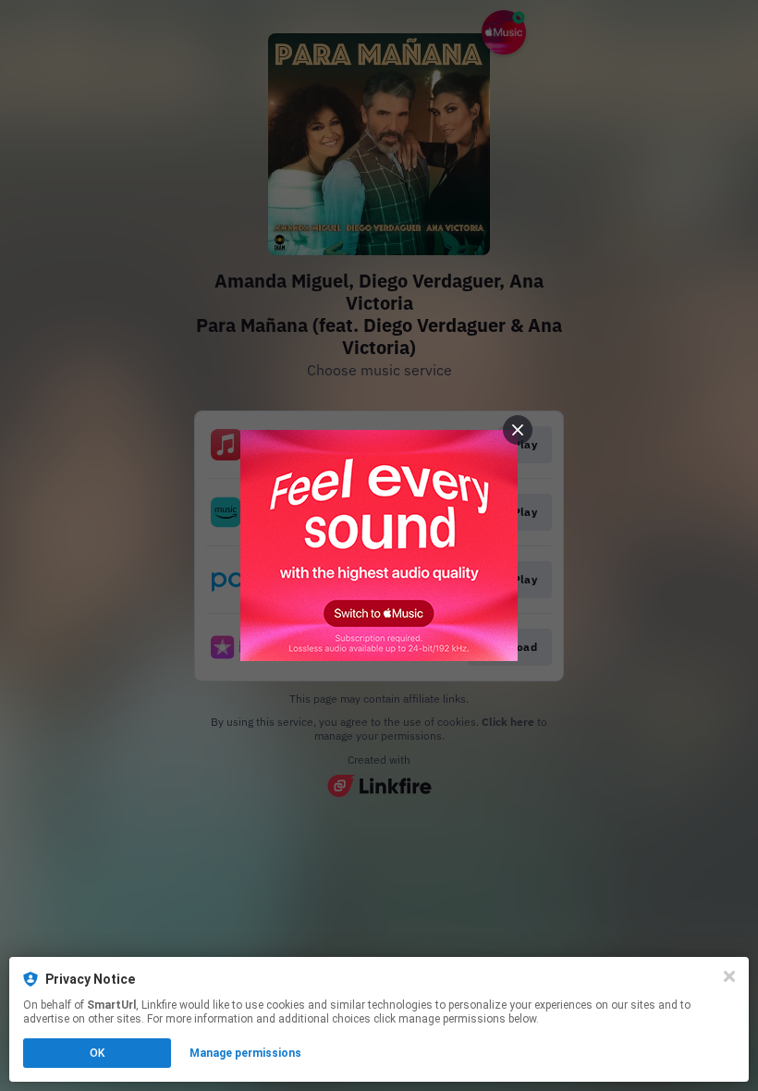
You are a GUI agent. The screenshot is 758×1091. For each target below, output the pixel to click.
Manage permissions (245, 1053)
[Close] (729, 976)
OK (97, 1053)
